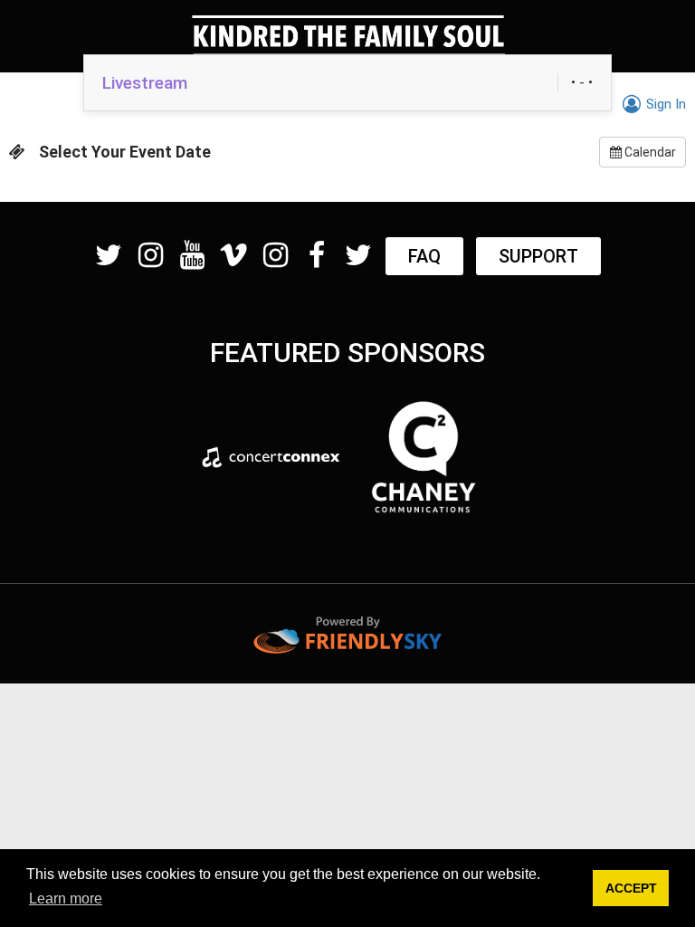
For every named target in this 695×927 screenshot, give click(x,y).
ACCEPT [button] (631, 888)
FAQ (424, 256)
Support (538, 256)
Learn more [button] (65, 898)
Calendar (649, 152)
